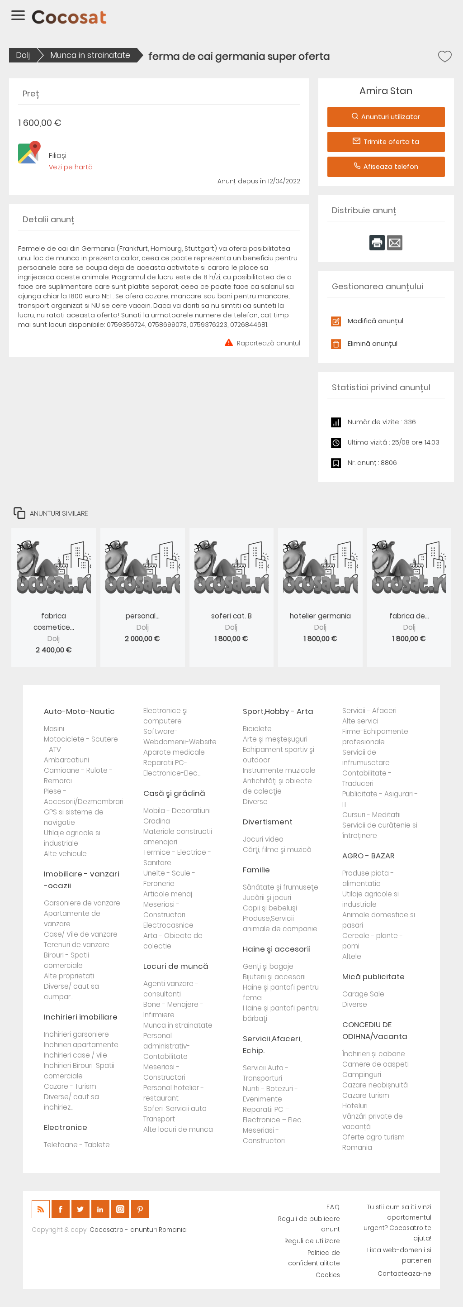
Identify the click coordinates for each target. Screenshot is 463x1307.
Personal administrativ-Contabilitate (166, 1046)
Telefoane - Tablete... (78, 1144)
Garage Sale (363, 994)
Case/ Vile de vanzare (81, 934)
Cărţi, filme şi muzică (277, 849)
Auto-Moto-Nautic (79, 711)
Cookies (328, 1275)
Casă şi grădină (174, 793)
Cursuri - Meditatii (371, 814)
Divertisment (268, 821)
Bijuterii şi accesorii (274, 976)
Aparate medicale (174, 752)
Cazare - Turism (70, 1086)
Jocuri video (263, 839)
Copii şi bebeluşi (270, 908)
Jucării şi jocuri (267, 897)
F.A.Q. (333, 1207)
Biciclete (257, 728)
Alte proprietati (69, 976)
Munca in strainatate (90, 55)
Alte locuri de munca (178, 1129)
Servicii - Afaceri (369, 710)
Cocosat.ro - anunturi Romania (138, 1230)
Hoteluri (355, 1106)
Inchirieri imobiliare (81, 1016)
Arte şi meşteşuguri (275, 739)
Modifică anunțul (375, 321)
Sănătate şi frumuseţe (280, 887)
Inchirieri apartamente (81, 1044)
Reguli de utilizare (312, 1241)
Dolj (23, 55)
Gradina (156, 821)
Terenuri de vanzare (76, 944)
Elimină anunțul (372, 343)
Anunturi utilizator (390, 116)
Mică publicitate (373, 976)
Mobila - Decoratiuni (177, 810)
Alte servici (360, 721)
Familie (256, 869)
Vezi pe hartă (71, 167)
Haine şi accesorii (277, 948)
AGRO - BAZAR (368, 855)
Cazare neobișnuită (375, 1085)
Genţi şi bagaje (268, 966)
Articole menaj (167, 894)
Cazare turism (365, 1095)
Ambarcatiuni (66, 760)
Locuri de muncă (175, 966)
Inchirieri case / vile (75, 1055)
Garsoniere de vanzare (82, 903)
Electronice (65, 1127)
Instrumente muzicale (279, 770)
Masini (54, 728)
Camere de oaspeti (375, 1064)
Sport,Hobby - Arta (278, 711)
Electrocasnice (168, 925)
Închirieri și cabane (373, 1053)
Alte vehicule (65, 853)
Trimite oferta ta (391, 141)
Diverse (255, 801)
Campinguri (361, 1074)
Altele (351, 956)
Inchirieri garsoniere (76, 1034)
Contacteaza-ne (404, 1273)
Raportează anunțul (268, 342)
